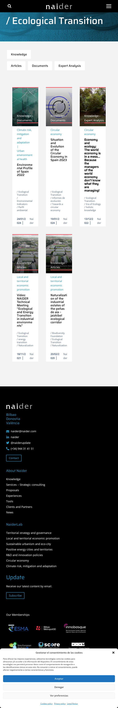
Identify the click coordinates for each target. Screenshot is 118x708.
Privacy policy (60, 703)
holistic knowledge (90, 209)
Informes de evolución (58, 199)
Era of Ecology (93, 204)
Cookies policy (46, 703)
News (9, 512)
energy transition (22, 341)
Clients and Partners (19, 507)
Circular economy (56, 132)
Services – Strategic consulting (25, 484)
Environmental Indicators (24, 202)
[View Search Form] (9, 6)
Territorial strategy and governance (28, 533)
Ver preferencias (59, 695)
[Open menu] (109, 6)
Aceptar (59, 678)
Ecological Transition (23, 193)
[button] (113, 652)
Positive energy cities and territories (29, 549)
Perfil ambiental (22, 209)
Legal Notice (72, 703)
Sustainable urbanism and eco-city (28, 544)
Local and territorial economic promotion (23, 283)
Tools (9, 501)
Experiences (14, 496)
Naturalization (25, 345)
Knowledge (13, 479)
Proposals (12, 490)
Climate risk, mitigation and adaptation (24, 136)
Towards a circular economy (57, 207)
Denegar (59, 687)
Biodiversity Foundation (58, 334)
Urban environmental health (24, 155)
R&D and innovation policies (24, 555)
